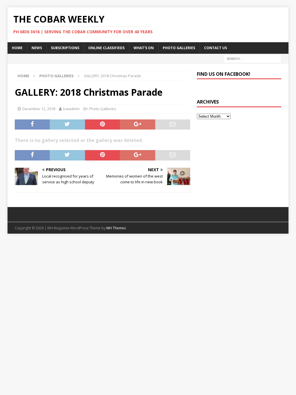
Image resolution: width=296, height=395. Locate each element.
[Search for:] (252, 58)
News (37, 47)
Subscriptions (65, 47)
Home (17, 47)
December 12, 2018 (38, 108)
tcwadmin (71, 108)
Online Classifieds (106, 47)
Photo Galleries (179, 47)
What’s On (144, 47)
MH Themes (116, 228)
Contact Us (215, 47)
